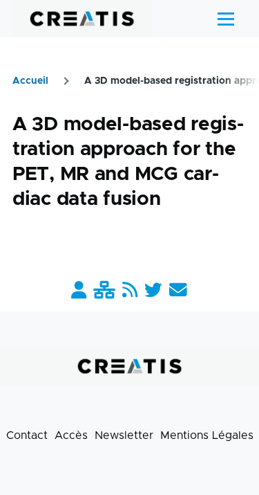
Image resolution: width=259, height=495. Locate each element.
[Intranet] (104, 291)
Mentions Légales (206, 435)
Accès (71, 435)
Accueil (30, 81)
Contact (27, 435)
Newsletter (124, 435)
